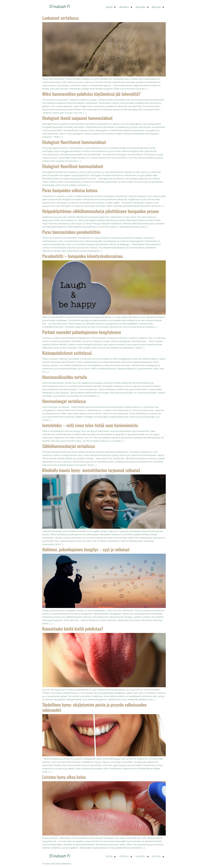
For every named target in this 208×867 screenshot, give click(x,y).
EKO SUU (156, 7)
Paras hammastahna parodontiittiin (71, 232)
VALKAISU (140, 7)
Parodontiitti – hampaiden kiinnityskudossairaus (82, 256)
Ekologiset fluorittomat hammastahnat (74, 142)
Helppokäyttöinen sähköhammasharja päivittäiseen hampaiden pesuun (100, 211)
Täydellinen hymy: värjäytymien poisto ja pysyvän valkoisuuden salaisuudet (94, 707)
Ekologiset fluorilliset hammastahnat (72, 166)
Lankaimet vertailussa (60, 18)
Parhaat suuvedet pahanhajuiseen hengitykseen (81, 332)
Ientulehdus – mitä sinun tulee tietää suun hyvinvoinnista (90, 425)
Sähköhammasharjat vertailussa (68, 446)
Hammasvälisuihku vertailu (64, 377)
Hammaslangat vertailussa (64, 401)
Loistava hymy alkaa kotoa (64, 777)
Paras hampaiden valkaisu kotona (69, 190)
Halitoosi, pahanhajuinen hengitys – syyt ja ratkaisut (86, 549)
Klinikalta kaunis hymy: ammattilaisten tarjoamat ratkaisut (91, 470)
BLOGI (109, 7)
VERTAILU (124, 7)
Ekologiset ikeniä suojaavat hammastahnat (77, 118)
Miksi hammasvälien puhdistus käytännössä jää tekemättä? (91, 94)
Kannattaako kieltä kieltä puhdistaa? (72, 628)
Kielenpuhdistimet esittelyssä (67, 353)
